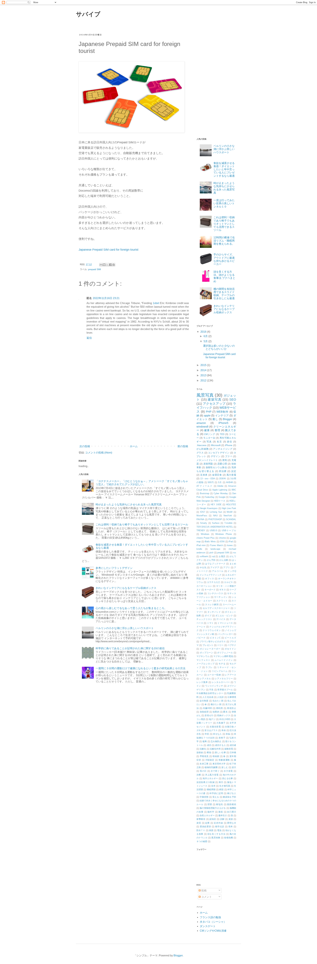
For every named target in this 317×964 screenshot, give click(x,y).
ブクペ (228, 456)
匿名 (225, 712)
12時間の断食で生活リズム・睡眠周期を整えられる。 (224, 240)
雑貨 (211, 830)
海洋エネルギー (210, 778)
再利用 (219, 708)
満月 (221, 782)
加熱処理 (204, 712)
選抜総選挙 (205, 826)
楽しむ (224, 767)
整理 (217, 430)
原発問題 (208, 463)
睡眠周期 (211, 789)
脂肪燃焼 (231, 804)
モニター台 (209, 437)
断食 (209, 752)
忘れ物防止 (216, 741)
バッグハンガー (225, 634)
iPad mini (201, 545)
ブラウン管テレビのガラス (213, 641)
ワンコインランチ (214, 686)
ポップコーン (206, 652)
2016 (203, 331)
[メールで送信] (101, 264)
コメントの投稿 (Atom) (98, 452)
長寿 (230, 826)
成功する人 (220, 745)
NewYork (228, 515)
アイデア (214, 567)
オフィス (209, 578)
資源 (231, 819)
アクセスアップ (214, 403)
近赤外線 (218, 823)
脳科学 (210, 812)
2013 (203, 375)
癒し (215, 419)
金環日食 (217, 474)
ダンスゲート (208, 926)
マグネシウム (203, 656)
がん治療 (223, 560)
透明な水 (231, 823)
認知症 (212, 819)
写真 (209, 441)
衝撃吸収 (200, 819)
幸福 (228, 734)
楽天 (234, 767)
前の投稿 (182, 446)
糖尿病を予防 (229, 797)
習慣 (209, 804)
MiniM (229, 512)
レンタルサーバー (221, 682)
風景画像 (215, 837)
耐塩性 (219, 804)
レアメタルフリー (224, 678)
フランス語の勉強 (210, 917)
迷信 (229, 441)
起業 (207, 823)
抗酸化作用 (215, 749)
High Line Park (229, 508)
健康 (207, 430)
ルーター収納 (214, 675)
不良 (211, 689)
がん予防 (211, 560)
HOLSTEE (231, 504)
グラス (200, 452)
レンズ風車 (202, 682)
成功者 (233, 745)
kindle (199, 549)
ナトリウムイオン (212, 630)
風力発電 (231, 474)
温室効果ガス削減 (205, 782)
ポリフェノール (225, 652)
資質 (198, 823)
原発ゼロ (209, 715)
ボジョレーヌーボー (210, 649)
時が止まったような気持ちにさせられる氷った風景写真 (129, 504)
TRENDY (200, 530)
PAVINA (200, 519)
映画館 (216, 756)
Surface (215, 523)
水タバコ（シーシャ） (213, 921)
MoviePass (201, 515)
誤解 (222, 819)
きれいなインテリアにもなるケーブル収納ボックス (126, 588)
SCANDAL (231, 519)
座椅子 (222, 738)
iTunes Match (216, 545)
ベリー (220, 645)
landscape (215, 549)
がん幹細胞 (202, 449)
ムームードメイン (223, 660)
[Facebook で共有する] (110, 264)
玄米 (213, 786)
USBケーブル (229, 530)
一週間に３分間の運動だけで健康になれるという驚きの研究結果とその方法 (140, 668)
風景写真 (205, 395)
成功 (209, 745)
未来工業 (204, 763)
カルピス (228, 582)
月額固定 (209, 760)
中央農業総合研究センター (209, 693)
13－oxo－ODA (207, 478)
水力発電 (228, 771)
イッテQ (232, 571)
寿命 (223, 730)
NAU (215, 515)
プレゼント (207, 645)
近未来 (204, 474)
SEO (232, 399)
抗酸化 (203, 749)
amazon (201, 423)
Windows (205, 534)
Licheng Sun (216, 512)
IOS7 (202, 512)
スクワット (222, 600)
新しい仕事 (220, 752)
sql (213, 556)
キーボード (210, 589)
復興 (204, 741)
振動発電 (228, 749)
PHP (208, 411)
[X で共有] (107, 264)
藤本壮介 (222, 815)
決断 (198, 775)
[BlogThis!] (104, 264)
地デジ (212, 719)
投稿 (204, 890)
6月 (206, 336)
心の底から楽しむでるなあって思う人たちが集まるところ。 (131, 608)
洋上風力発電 (212, 775)
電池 (219, 830)
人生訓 (220, 697)
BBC (234, 490)
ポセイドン (230, 649)
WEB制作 (222, 411)
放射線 (199, 752)
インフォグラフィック (210, 575)
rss (234, 552)
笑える (215, 797)
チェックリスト (204, 619)
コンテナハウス (215, 593)
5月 (206, 341)
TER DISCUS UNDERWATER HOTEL (214, 527)
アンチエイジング (222, 449)
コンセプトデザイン (218, 452)
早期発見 (204, 756)
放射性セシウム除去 (216, 467)
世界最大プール (225, 689)
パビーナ (201, 637)
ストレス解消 (212, 604)
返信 (89, 337)
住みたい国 (218, 700)
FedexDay (209, 497)
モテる (222, 663)
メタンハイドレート (207, 460)
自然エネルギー (207, 815)
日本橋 (233, 752)
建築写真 (214, 399)
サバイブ (88, 14)
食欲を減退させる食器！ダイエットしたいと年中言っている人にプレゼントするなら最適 (224, 169)
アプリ (226, 567)
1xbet (156, 303)
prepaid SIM (94, 269)
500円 (211, 482)
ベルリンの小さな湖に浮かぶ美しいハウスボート (125, 628)
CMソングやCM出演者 (213, 930)
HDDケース (219, 501)
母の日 (203, 771)
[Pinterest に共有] (113, 264)
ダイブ (208, 615)
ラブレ (209, 667)
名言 (219, 441)
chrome (222, 538)
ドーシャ (200, 626)
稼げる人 (231, 793)
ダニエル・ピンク (224, 615)
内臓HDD (207, 708)
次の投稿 (84, 446)
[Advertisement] (134, 416)
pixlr (211, 552)
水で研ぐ (215, 771)
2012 (203, 380)
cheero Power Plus (205, 538)
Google (222, 497)
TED (222, 434)
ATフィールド (204, 486)
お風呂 (222, 556)
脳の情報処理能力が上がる (213, 808)
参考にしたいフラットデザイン (114, 568)
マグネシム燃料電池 (223, 656)
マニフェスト (203, 660)
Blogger (227, 419)
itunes (230, 545)
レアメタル (205, 678)
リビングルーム (220, 671)
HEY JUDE (216, 504)
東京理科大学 (219, 763)
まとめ (232, 563)
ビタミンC (215, 637)
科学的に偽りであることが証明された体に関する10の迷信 (130, 648)
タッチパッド (214, 612)
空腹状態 (204, 797)
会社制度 (204, 700)
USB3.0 (213, 530)
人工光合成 (207, 697)
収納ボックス (223, 715)
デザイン (216, 456)
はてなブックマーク (215, 563)
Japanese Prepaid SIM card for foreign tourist (108, 249)
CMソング (209, 434)
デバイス (220, 619)
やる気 (203, 567)
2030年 (222, 478)
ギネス (222, 589)
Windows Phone (223, 534)
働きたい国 (216, 704)
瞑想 (221, 789)
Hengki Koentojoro (208, 508)
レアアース (230, 675)
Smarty (203, 523)
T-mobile (228, 523)
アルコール (217, 571)
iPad (231, 541)
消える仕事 (227, 778)
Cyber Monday (221, 493)
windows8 (202, 426)
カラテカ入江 (213, 582)
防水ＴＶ (200, 830)
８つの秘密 (201, 841)
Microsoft (216, 445)
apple (207, 415)
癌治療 (223, 471)
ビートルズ (230, 637)
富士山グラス (211, 730)
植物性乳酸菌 (211, 767)
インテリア (222, 415)
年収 (207, 734)
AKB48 (229, 482)
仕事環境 (232, 697)
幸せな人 (217, 734)
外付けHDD (224, 719)
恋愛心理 (222, 463)
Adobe (220, 486)
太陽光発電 (215, 726)
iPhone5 (223, 423)
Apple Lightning (219, 490)
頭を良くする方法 (216, 834)
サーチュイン (221, 597)
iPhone (228, 445)
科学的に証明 (216, 793)
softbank (204, 556)
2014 (203, 370)
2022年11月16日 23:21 (106, 298)
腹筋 (220, 812)
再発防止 (231, 708)
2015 (203, 365)
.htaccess (201, 445)
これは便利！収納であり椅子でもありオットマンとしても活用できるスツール (142, 524)
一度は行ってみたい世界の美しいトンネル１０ (224, 203)
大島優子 (220, 723)
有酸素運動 (224, 760)
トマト (210, 623)
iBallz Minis (210, 541)
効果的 (216, 712)
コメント (206, 896)
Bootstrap (204, 493)
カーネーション (204, 586)
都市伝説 (219, 826)
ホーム (134, 446)
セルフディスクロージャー (216, 608)
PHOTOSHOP (215, 519)
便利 (224, 460)
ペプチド (232, 645)
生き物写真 (224, 786)
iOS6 (222, 541)
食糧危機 (228, 837)
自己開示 (231, 812)
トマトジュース (225, 623)
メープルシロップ (205, 663)
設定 (233, 471)
